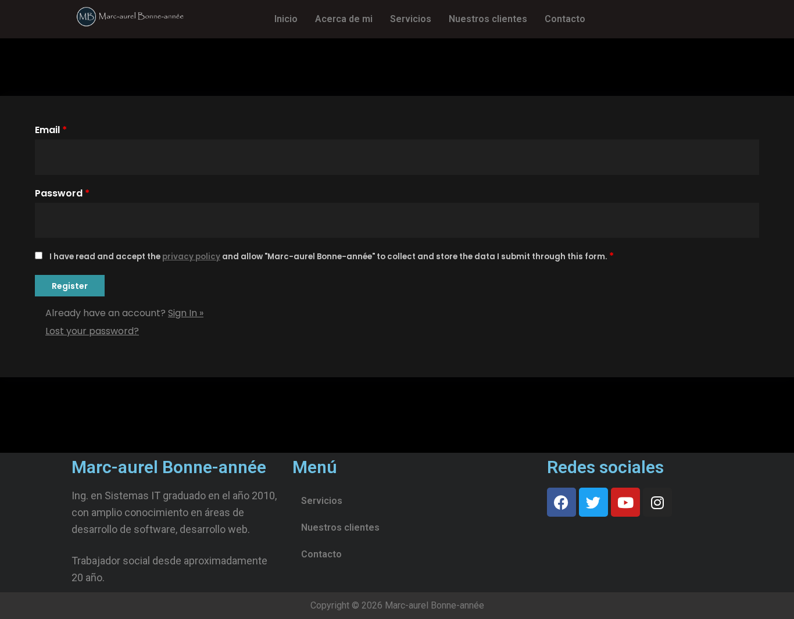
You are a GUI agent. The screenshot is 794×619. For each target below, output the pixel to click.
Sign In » (185, 313)
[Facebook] (561, 502)
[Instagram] (657, 502)
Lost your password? (92, 331)
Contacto (565, 18)
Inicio (286, 18)
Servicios (410, 18)
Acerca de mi (344, 18)
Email (51, 130)
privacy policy (191, 256)
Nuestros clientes (488, 18)
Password (62, 193)
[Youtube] (625, 502)
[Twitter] (593, 502)
